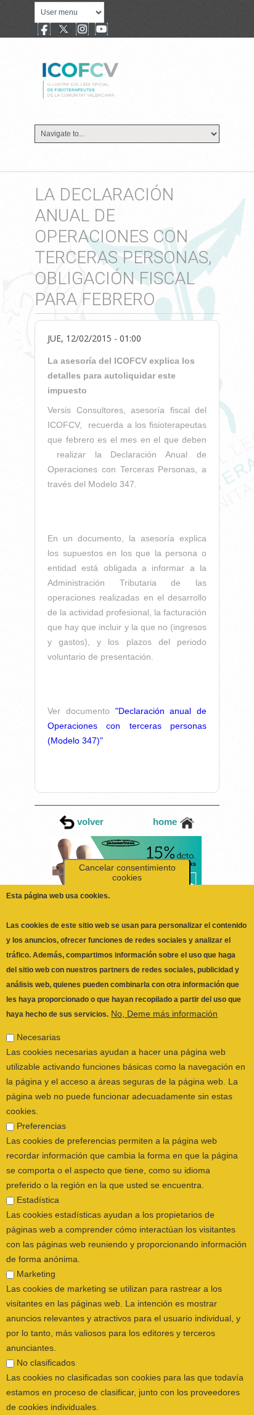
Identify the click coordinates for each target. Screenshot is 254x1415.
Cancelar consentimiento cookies (127, 843)
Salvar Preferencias (52, 1402)
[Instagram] (82, 30)
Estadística (38, 1171)
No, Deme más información (164, 985)
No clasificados (46, 1334)
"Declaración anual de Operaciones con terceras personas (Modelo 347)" (127, 725)
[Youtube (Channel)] (101, 30)
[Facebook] (44, 30)
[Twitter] (63, 30)
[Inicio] (122, 79)
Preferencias (41, 1097)
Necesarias (38, 1008)
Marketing (36, 1245)
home (166, 821)
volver (89, 821)
